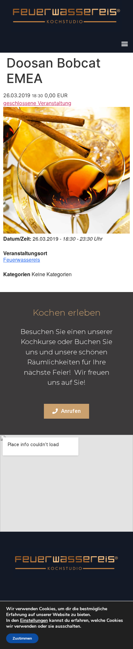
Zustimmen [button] (22, 638)
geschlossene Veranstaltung (37, 103)
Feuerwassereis (21, 259)
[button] (124, 43)
